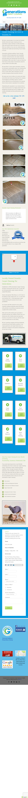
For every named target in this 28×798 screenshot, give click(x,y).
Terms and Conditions (7, 638)
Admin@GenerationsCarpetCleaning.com (14, 2)
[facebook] (5, 565)
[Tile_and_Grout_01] (14, 154)
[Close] (15, 256)
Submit (8, 607)
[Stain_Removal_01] (14, 103)
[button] (14, 261)
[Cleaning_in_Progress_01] (14, 181)
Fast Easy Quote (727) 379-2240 (14, 17)
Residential (9, 587)
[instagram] (11, 565)
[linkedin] (13, 565)
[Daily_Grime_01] (13, 129)
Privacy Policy (5, 640)
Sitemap (11, 640)
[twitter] (8, 565)
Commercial (9, 589)
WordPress (20, 679)
